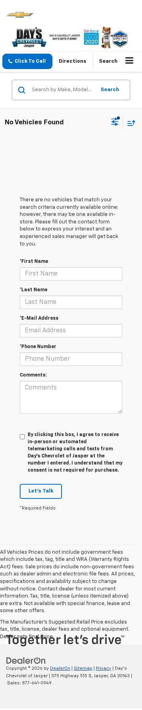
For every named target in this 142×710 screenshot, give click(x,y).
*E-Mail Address (39, 318)
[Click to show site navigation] (129, 61)
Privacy (103, 668)
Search (110, 89)
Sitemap (83, 668)
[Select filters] (115, 123)
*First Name (34, 261)
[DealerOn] (26, 660)
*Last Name (33, 290)
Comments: (33, 375)
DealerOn (60, 668)
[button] (27, 61)
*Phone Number (38, 347)
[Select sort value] (129, 123)
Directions (72, 61)
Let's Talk (40, 491)
